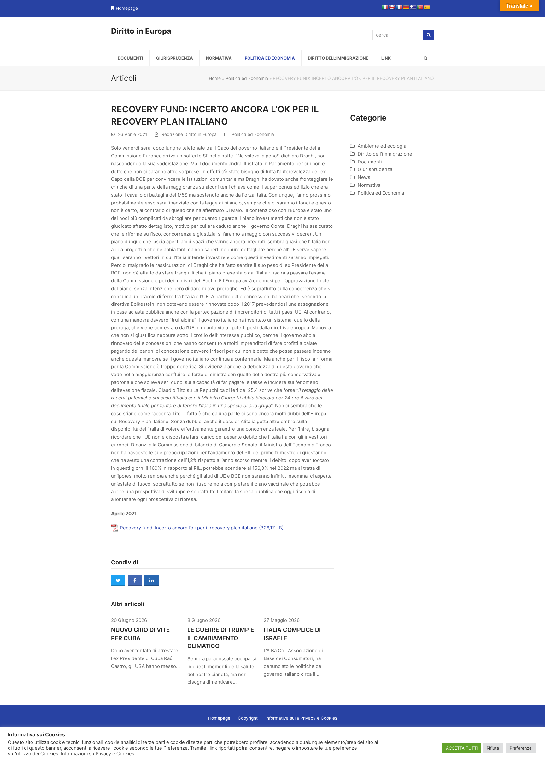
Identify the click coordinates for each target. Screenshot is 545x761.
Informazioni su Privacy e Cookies (97, 754)
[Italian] (385, 7)
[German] (406, 7)
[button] (425, 58)
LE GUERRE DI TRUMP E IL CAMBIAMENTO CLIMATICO (220, 638)
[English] (392, 7)
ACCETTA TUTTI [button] (462, 748)
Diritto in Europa (141, 31)
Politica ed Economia (247, 78)
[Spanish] (427, 7)
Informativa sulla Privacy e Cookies (301, 718)
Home (215, 78)
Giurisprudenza (375, 169)
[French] (399, 7)
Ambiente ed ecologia (382, 146)
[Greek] (413, 7)
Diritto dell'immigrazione (385, 154)
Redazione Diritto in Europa (189, 134)
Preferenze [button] (521, 748)
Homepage (127, 8)
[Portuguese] (420, 7)
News (364, 177)
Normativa (369, 185)
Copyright (248, 718)
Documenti (370, 162)
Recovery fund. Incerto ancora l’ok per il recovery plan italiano (189, 528)
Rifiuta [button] (493, 748)
